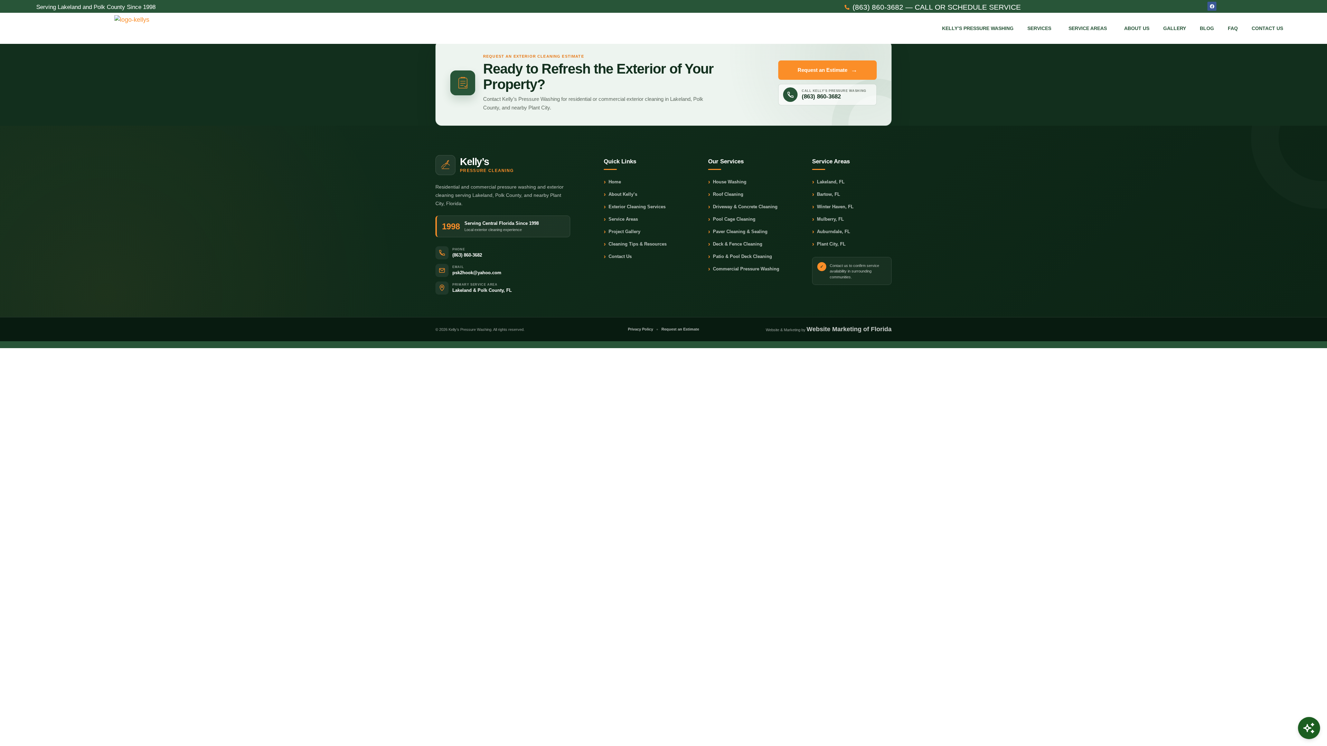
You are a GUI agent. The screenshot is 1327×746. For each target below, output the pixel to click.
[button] (1041, 28)
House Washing (727, 182)
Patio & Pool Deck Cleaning (740, 257)
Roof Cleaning (725, 194)
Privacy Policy (640, 329)
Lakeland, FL (828, 182)
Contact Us (1267, 28)
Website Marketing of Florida (849, 329)
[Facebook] (1211, 6)
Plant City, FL (829, 244)
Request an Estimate (827, 70)
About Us (1136, 28)
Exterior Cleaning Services (635, 207)
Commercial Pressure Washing (743, 269)
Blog (1207, 28)
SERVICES (1039, 28)
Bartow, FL (826, 194)
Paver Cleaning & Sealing (738, 232)
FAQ (1233, 28)
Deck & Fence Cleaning (735, 244)
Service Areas (1088, 28)
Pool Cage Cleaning (731, 219)
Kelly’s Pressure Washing (978, 28)
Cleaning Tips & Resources (635, 244)
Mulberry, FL (828, 219)
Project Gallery (622, 232)
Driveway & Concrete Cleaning (743, 207)
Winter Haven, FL (833, 207)
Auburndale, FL (831, 232)
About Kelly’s (620, 194)
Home (612, 182)
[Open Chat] (1309, 728)
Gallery (1174, 28)
